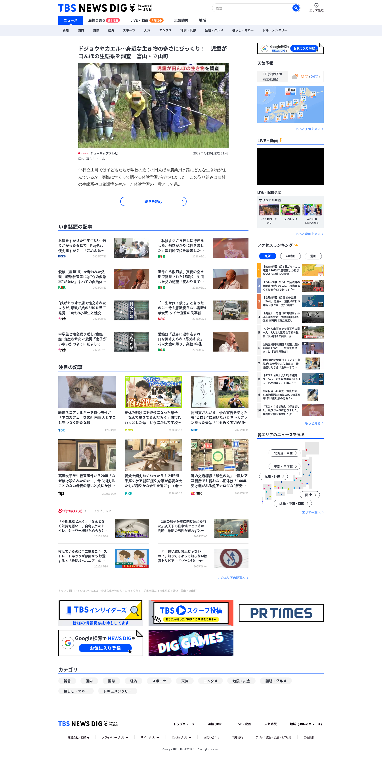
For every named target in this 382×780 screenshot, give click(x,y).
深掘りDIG (103, 20)
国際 (96, 30)
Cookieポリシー (181, 737)
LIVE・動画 (146, 20)
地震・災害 (188, 30)
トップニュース (184, 724)
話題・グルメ (214, 30)
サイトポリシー (150, 737)
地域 (202, 20)
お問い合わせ (212, 737)
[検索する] (296, 7)
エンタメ (165, 30)
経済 (111, 30)
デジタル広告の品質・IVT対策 (273, 737)
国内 (81, 30)
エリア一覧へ (311, 512)
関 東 (308, 495)
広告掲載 (309, 737)
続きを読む (153, 201)
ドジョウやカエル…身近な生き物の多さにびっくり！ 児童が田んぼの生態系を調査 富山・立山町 (137, 590)
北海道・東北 (283, 453)
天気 (147, 30)
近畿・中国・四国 (291, 503)
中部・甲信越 (283, 466)
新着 (66, 30)
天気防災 (181, 20)
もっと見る (313, 423)
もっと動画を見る (308, 234)
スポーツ (129, 30)
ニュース (71, 20)
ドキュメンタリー (275, 30)
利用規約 (237, 737)
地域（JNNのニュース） (307, 724)
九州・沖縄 (272, 476)
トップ (62, 590)
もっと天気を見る (308, 129)
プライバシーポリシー (115, 737)
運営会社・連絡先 (78, 737)
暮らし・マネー (243, 30)
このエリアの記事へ (231, 578)
